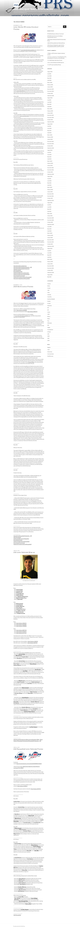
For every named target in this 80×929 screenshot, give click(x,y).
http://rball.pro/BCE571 (32, 311)
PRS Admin (49, 323)
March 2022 (49, 187)
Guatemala (49, 305)
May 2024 (49, 130)
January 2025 (50, 113)
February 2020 (50, 235)
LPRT (48, 314)
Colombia (49, 294)
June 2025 (49, 102)
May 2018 (49, 276)
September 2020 (50, 224)
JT (47, 60)
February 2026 (50, 84)
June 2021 (49, 207)
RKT (48, 325)
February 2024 (50, 137)
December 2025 (50, 89)
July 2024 (49, 126)
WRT (48, 338)
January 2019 (50, 263)
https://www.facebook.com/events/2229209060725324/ (29, 763)
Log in (48, 349)
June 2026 (49, 75)
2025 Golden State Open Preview (56, 60)
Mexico (48, 316)
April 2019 (49, 257)
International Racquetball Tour (20, 265)
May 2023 (49, 156)
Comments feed (50, 353)
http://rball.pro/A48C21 (33, 641)
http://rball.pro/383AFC (21, 623)
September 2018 (50, 272)
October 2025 (50, 93)
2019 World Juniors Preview (23, 286)
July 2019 (49, 250)
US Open (49, 331)
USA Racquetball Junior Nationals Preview (28, 749)
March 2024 (49, 134)
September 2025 (50, 95)
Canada (48, 288)
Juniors (48, 312)
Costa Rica (49, 296)
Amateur (49, 283)
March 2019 (49, 259)
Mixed (48, 318)
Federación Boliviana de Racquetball (21, 274)
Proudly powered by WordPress (19, 926)
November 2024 (50, 117)
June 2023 (49, 154)
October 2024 (50, 119)
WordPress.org (50, 356)
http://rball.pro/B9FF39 (21, 630)
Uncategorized (50, 329)
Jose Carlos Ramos (21, 90)
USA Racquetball (17, 270)
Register (49, 347)
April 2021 (49, 211)
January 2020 (50, 237)
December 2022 (50, 167)
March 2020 (49, 233)
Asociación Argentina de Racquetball (22, 278)
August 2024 (49, 124)
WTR (48, 340)
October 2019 (50, 244)
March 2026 (49, 82)
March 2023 (49, 161)
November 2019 (50, 241)
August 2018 (49, 274)
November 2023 (50, 143)
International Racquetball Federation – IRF (23, 267)
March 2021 (49, 213)
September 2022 (50, 174)
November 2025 (50, 91)
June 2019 (49, 252)
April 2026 (49, 80)
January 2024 (50, 139)
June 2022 (49, 180)
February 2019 (50, 261)
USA (48, 333)
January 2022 (50, 191)
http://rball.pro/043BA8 (22, 310)
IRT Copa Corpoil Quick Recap (55, 64)
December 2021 (50, 193)
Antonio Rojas (31, 362)
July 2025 (49, 100)
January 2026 (50, 86)
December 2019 (50, 239)
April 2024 (49, 132)
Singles (48, 327)
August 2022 (49, 176)
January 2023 (50, 165)
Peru (48, 320)
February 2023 (50, 163)
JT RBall (48, 53)
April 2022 (49, 185)
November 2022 (50, 169)
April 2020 (49, 231)
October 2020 (50, 222)
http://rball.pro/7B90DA (21, 626)
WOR (48, 336)
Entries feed (49, 351)
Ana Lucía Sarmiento (24, 116)
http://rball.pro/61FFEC (32, 642)
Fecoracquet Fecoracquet (19, 275)
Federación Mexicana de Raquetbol (21, 272)
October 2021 (50, 198)
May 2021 (49, 209)
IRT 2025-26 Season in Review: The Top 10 (55, 33)
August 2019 (49, 248)
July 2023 (49, 152)
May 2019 (49, 255)
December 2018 (50, 265)
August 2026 (49, 71)
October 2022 (50, 172)
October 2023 (50, 145)
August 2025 (49, 97)
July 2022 (49, 178)
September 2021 (50, 200)
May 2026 (49, 78)
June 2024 (49, 128)
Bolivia (48, 285)
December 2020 (50, 217)
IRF (48, 307)
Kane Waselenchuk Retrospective (57, 62)
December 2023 (50, 141)
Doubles (48, 301)
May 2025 (49, 104)
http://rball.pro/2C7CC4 (21, 633)
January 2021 (49, 215)
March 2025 (49, 108)
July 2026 (49, 73)
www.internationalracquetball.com (28, 50)
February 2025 (50, 110)
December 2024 (50, 115)
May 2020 (49, 228)
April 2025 (49, 106)
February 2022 (50, 189)
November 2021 (50, 196)
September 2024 (50, 121)
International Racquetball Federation (21, 268)
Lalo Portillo (25, 324)
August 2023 (49, 150)
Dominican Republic (51, 299)
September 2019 (50, 246)
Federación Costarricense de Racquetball (22, 277)
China (48, 292)
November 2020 (50, 220)
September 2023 (50, 148)
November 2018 (50, 268)
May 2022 (49, 182)
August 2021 (49, 202)
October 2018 (50, 270)
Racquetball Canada (18, 271)
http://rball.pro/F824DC (21, 624)
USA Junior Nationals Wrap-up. (24, 552)
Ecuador (49, 303)
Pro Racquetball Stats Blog (33, 9)
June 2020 (49, 226)
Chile (48, 290)
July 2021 (49, 204)
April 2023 (49, 158)
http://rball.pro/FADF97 (21, 631)
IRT (48, 309)
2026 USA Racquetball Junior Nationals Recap (56, 43)
